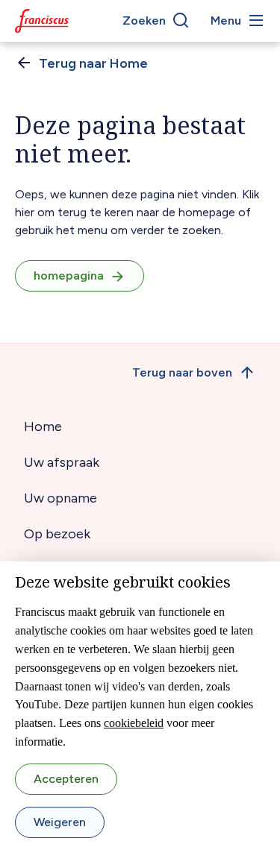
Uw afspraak (61, 462)
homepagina (69, 275)
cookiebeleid (134, 723)
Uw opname (60, 498)
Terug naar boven (182, 372)
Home (43, 426)
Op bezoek (57, 534)
